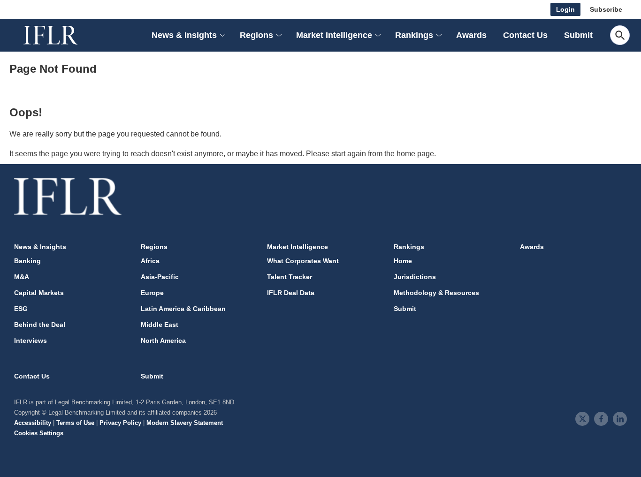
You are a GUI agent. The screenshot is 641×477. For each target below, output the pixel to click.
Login (565, 9)
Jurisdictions (415, 276)
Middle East (159, 324)
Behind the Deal (39, 324)
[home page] (61, 35)
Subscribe (606, 9)
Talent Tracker (289, 276)
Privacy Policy (120, 422)
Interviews (30, 340)
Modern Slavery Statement (184, 422)
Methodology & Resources (436, 292)
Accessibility (32, 422)
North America (163, 340)
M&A (21, 276)
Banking (27, 260)
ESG (21, 308)
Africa (150, 260)
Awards (471, 35)
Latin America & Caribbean (183, 308)
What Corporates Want (303, 260)
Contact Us (525, 35)
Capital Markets (39, 292)
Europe (152, 292)
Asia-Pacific (160, 276)
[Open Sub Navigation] (222, 35)
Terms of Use (75, 422)
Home (403, 260)
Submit (578, 35)
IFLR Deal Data (290, 292)
